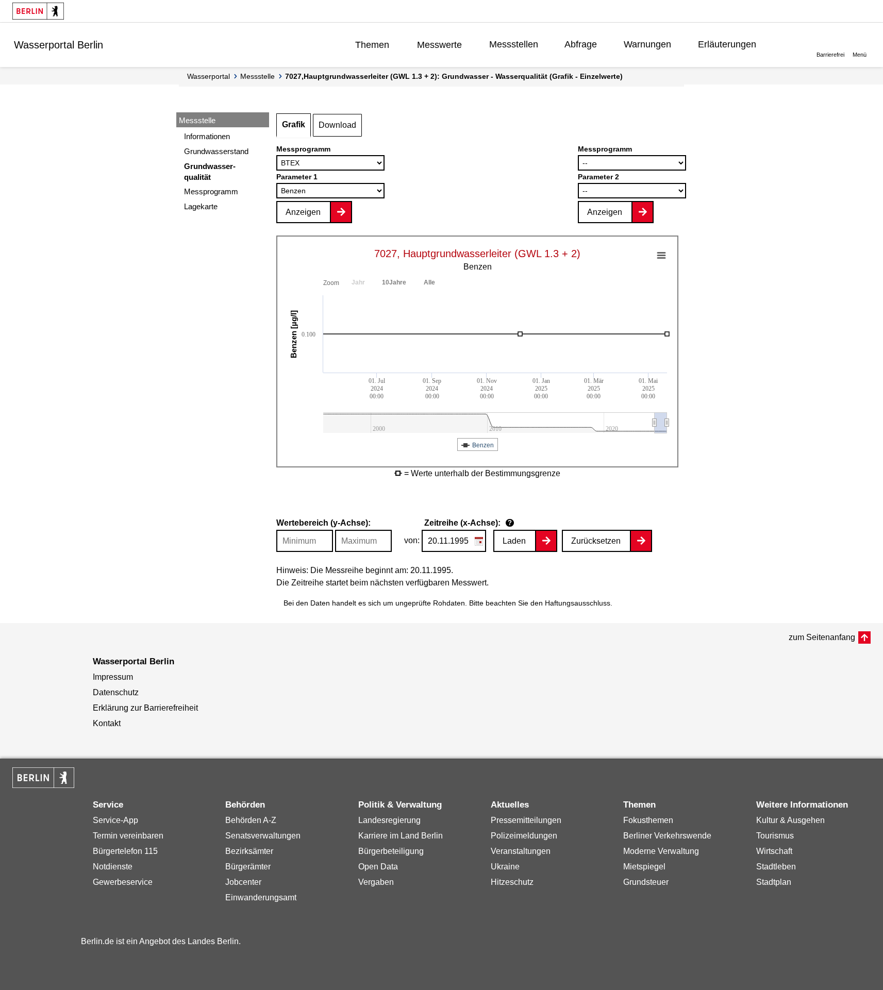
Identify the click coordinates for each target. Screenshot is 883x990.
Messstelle (257, 76)
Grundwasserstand (216, 151)
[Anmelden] (788, 44)
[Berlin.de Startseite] (38, 11)
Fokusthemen (648, 820)
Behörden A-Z (250, 820)
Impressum (113, 677)
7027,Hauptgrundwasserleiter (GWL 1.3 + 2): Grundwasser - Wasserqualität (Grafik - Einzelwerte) (454, 76)
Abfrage (580, 44)
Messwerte (439, 45)
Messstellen (513, 44)
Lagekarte (201, 206)
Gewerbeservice (123, 882)
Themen (372, 45)
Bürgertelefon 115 (125, 851)
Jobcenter (243, 882)
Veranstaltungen (521, 851)
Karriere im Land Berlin (400, 835)
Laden (514, 540)
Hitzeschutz (512, 882)
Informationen (207, 136)
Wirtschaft (774, 851)
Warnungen (647, 44)
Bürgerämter (248, 866)
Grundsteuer (646, 882)
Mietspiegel (644, 866)
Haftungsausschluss (577, 603)
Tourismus (775, 835)
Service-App (115, 820)
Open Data (378, 866)
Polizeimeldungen (524, 835)
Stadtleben (776, 866)
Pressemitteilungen (526, 820)
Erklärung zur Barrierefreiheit (145, 707)
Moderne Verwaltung (661, 851)
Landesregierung (389, 820)
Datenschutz (116, 692)
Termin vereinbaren (128, 835)
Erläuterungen (727, 44)
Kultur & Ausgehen (790, 820)
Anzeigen (303, 212)
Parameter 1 (297, 177)
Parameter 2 (598, 177)
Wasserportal (208, 76)
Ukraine (505, 866)
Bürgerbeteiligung (391, 851)
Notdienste (112, 866)
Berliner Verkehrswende (667, 835)
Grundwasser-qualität (210, 171)
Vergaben (376, 882)
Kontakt (107, 723)
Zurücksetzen (596, 540)
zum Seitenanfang (822, 637)
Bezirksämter (249, 851)
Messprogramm (211, 191)
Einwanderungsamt (260, 897)
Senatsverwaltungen (263, 835)
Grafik (293, 124)
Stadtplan (773, 882)
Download (337, 125)
